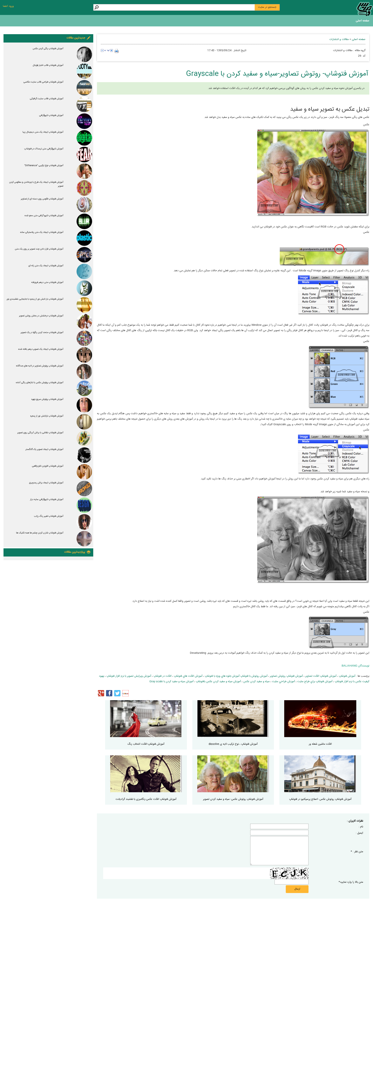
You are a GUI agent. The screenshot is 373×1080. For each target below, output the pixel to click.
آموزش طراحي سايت (283, 681)
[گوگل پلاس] (101, 693)
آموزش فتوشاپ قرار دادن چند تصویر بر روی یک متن (39, 249)
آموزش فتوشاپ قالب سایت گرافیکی (46, 99)
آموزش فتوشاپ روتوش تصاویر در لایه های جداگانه (39, 366)
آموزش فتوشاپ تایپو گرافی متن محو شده (43, 215)
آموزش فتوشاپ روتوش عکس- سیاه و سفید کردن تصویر (233, 799)
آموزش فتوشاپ (347, 676)
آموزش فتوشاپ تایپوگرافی (51, 115)
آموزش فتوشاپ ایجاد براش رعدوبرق (46, 483)
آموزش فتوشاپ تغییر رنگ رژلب (48, 516)
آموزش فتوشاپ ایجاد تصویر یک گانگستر (44, 449)
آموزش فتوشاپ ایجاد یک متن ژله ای (45, 266)
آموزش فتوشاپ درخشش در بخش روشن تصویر (41, 316)
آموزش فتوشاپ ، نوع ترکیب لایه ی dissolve (233, 744)
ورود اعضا (8, 6)
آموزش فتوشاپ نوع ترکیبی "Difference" (43, 165)
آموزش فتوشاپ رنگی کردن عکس (48, 48)
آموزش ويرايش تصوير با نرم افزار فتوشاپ (128, 676)
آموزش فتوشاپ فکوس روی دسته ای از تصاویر (42, 199)
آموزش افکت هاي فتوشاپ (188, 676)
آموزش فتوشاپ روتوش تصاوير (286, 676)
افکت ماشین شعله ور (320, 744)
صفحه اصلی (362, 20)
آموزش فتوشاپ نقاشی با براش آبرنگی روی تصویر (40, 433)
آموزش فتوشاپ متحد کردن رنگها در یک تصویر (42, 332)
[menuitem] (362, 21)
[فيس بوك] (109, 693)
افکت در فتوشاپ (162, 676)
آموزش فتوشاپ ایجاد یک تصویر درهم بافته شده (40, 349)
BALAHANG (349, 665)
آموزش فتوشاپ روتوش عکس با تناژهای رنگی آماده (39, 382)
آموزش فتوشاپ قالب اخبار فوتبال (48, 65)
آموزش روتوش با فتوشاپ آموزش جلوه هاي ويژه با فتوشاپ (236, 676)
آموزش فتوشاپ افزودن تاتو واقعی (47, 466)
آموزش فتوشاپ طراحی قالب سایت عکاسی (43, 82)
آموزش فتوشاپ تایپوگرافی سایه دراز (46, 499)
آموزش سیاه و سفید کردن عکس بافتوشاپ (218, 681)
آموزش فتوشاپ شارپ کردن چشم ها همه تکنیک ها (39, 533)
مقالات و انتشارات (339, 39)
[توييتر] (117, 693)
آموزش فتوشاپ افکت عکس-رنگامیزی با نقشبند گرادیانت (146, 799)
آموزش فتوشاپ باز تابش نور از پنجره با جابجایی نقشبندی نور (35, 299)
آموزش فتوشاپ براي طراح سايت (314, 681)
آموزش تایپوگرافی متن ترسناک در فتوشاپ (43, 149)
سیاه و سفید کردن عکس (256, 681)
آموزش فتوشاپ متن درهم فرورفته (47, 282)
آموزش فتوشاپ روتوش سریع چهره (47, 399)
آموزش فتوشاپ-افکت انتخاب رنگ (145, 744)
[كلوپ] (125, 693)
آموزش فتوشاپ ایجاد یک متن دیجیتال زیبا (43, 132)
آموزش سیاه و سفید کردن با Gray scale (171, 681)
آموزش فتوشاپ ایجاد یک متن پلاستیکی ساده (41, 232)
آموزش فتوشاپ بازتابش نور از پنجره (46, 416)
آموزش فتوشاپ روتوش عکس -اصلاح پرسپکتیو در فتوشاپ (320, 799)
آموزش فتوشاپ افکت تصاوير (320, 676)
